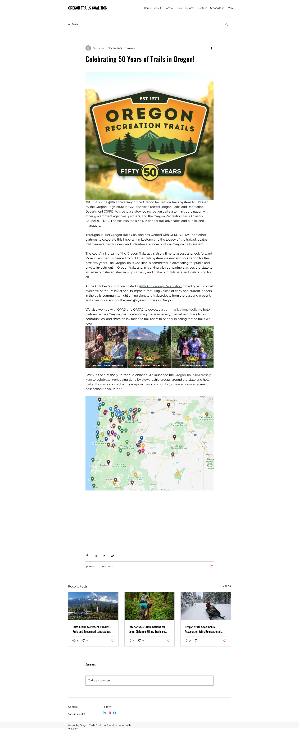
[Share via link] (112, 555)
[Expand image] (106, 347)
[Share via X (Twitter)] (95, 555)
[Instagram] (109, 713)
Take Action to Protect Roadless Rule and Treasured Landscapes (92, 629)
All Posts (73, 24)
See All (227, 585)
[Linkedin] (104, 713)
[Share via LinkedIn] (104, 555)
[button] (226, 24)
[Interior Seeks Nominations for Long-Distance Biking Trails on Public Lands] (150, 606)
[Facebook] (114, 713)
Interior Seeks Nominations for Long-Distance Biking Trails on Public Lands (147, 629)
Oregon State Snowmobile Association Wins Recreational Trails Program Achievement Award (205, 629)
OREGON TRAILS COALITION (87, 8)
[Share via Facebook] (87, 555)
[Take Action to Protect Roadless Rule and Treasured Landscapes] (93, 606)
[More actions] (211, 48)
